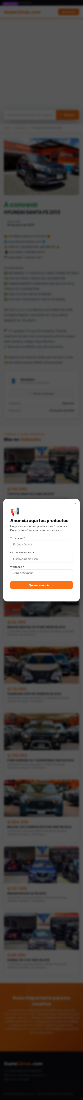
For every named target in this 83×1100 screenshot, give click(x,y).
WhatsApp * (17, 566)
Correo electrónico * (22, 552)
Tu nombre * (17, 538)
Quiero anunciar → (41, 585)
